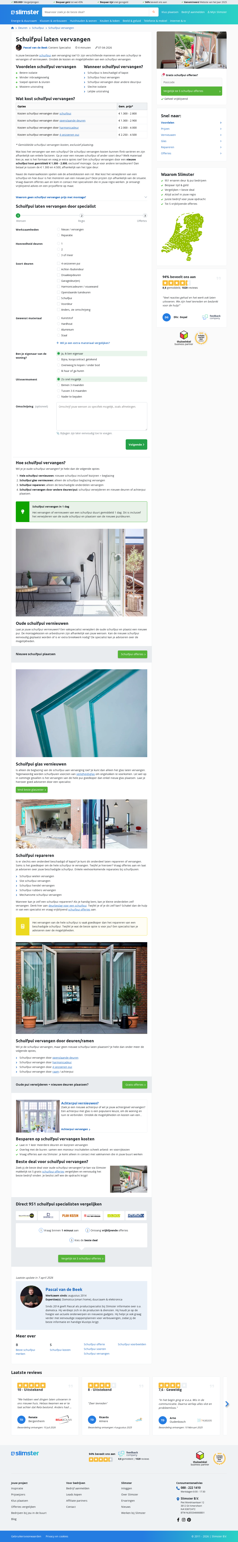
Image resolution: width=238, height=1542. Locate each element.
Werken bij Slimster (133, 1513)
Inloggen (126, 1488)
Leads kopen (74, 1494)
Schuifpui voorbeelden (132, 1344)
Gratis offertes (134, 1084)
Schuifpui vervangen (61, 28)
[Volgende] (226, 1402)
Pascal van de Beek (35, 47)
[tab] (18, 215)
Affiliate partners (76, 1500)
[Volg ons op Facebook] (178, 1519)
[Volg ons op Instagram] (184, 1519)
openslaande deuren (73, 120)
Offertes (166, 153)
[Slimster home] (25, 11)
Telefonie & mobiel (155, 21)
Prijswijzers (18, 1494)
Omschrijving (32, 406)
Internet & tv (178, 21)
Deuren (23, 28)
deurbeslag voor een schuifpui (68, 905)
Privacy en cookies (57, 1536)
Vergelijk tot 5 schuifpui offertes (81, 1258)
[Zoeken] (153, 12)
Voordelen (167, 122)
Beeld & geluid (132, 21)
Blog (14, 1519)
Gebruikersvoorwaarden (26, 1536)
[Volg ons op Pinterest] (189, 1519)
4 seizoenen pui (69, 134)
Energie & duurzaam (24, 21)
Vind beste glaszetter (30, 789)
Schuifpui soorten (95, 1349)
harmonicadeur (69, 127)
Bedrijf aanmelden (193, 12)
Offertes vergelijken (23, 1506)
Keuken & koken (110, 21)
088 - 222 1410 (191, 1488)
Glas (163, 141)
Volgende (135, 444)
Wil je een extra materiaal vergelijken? (85, 343)
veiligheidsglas (85, 774)
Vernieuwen (168, 135)
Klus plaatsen (170, 12)
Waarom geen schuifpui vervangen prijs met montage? (51, 197)
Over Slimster (129, 1494)
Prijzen (165, 128)
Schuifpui (38, 28)
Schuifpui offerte (94, 1344)
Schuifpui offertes (132, 654)
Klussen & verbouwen (53, 21)
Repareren (167, 147)
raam (55, 1071)
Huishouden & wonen (83, 21)
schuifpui (45, 55)
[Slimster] (14, 27)
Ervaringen (128, 1500)
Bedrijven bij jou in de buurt (28, 1513)
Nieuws (126, 1506)
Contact (71, 1506)
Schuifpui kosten (60, 1350)
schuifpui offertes (79, 909)
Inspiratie (17, 1488)
